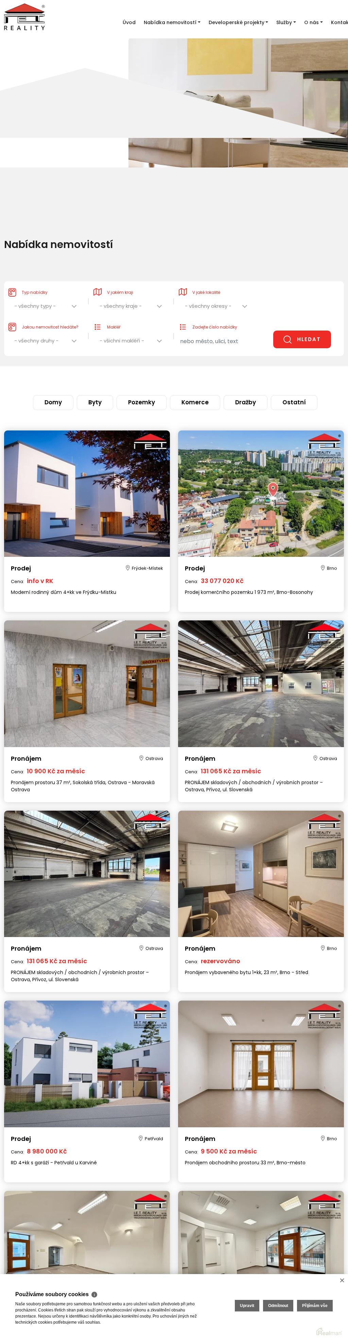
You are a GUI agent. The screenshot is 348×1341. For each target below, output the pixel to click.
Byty (117, 379)
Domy (89, 379)
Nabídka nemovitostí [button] (170, 22)
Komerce (188, 379)
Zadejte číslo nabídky (214, 313)
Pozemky (150, 379)
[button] (46, 294)
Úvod (129, 22)
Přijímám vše (315, 1305)
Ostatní (257, 379)
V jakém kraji (120, 279)
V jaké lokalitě (206, 279)
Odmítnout (278, 1305)
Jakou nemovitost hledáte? (50, 313)
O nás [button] (311, 22)
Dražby (223, 379)
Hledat (309, 325)
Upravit (247, 1305)
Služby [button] (284, 22)
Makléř (113, 313)
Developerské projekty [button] (236, 22)
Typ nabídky (35, 279)
